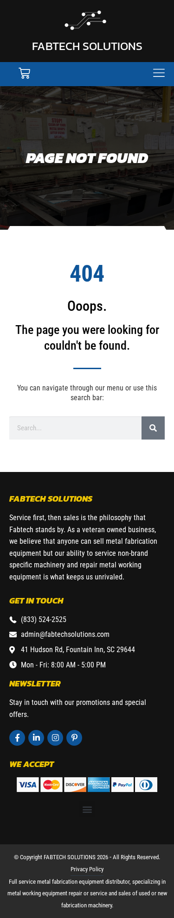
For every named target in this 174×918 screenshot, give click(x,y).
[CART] (24, 73)
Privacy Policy (87, 869)
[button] (87, 809)
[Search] (153, 428)
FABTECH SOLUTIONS (87, 46)
